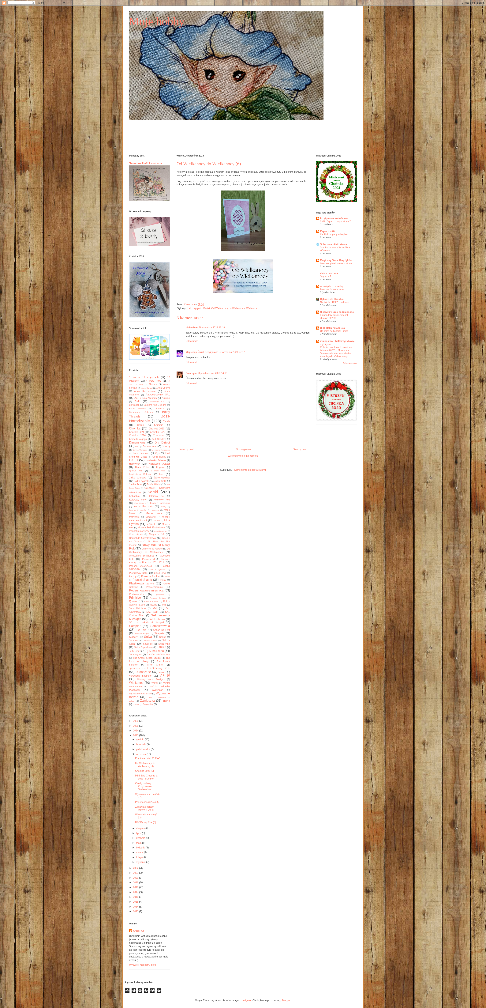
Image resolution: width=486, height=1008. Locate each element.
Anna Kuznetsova (144, 391)
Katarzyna (191, 373)
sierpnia (140, 828)
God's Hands (159, 456)
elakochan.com (329, 273)
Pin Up (132, 576)
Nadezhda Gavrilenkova (142, 538)
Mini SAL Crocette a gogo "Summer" (146, 777)
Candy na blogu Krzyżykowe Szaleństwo (143, 786)
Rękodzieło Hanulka (331, 299)
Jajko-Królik (160, 481)
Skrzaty (133, 637)
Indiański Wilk (158, 471)
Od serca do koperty (152, 548)
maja (139, 842)
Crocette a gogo (138, 439)
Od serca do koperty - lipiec (334, 331)
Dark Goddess (158, 439)
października (143, 749)
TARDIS (161, 647)
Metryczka (134, 517)
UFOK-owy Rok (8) (145, 822)
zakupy (132, 701)
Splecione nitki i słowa (333, 244)
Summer (133, 640)
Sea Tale (141, 630)
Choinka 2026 (137, 435)
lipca (139, 833)
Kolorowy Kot (156, 496)
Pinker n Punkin (150, 576)
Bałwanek (134, 405)
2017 (136, 892)
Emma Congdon (140, 450)
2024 (136, 730)
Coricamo (158, 435)
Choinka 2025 (157, 432)
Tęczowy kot (135, 654)
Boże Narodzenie (149, 418)
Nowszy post (186, 449)
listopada (141, 744)
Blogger (286, 1000)
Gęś (157, 453)
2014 (136, 906)
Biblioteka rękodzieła (332, 328)
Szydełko (148, 644)
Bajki (137, 401)
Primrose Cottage (158, 598)
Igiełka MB (135, 470)
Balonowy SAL (157, 402)
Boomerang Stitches (141, 412)
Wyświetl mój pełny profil (142, 964)
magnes (155, 510)
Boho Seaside (137, 408)
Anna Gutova (163, 388)
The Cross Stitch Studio (147, 657)
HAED (133, 460)
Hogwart (160, 467)
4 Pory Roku (153, 380)
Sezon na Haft (161, 630)
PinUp (167, 577)
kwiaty (163, 507)
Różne (153, 604)
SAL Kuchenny (156, 619)
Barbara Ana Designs (155, 405)
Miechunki (150, 517)
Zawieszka (147, 700)
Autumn (166, 398)
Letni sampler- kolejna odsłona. (336, 263)
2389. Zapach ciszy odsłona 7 (335, 221)
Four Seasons (141, 453)
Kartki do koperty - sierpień (334, 234)
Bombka (159, 408)
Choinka (134, 428)
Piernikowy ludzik (138, 573)
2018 (136, 887)
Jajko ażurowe (137, 477)
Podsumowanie (154, 587)
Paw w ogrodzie (157, 569)
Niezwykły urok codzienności (337, 312)
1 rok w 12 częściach (144, 377)
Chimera (158, 425)
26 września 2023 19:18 (212, 327)
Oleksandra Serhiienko (141, 555)
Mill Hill (157, 521)
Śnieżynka (164, 643)
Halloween (134, 463)
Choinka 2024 (136, 432)
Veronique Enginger (140, 675)
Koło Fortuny (140, 503)
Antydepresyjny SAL (158, 394)
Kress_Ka (138, 930)
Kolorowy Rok (162, 499)
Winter (154, 683)
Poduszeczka (136, 594)
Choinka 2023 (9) (144, 770)
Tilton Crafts (155, 664)
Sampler (134, 626)
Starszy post (300, 449)
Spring (162, 637)
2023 (136, 735)
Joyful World (153, 484)
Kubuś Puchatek (143, 506)
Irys (161, 474)
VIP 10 (165, 675)
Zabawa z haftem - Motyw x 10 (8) (145, 808)
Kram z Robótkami (160, 503)
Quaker (133, 601)
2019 (136, 882)
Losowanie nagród (137, 510)
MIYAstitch (152, 524)
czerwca (141, 837)
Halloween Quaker (159, 463)
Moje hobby (157, 21)
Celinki (140, 425)
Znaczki (136, 704)
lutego (140, 857)
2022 (136, 868)
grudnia (140, 739)
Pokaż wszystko (350, 363)
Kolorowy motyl (138, 499)
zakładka (162, 697)
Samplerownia (160, 626)
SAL (155, 608)
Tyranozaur (135, 668)
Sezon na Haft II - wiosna (145, 163)
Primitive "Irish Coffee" (147, 758)
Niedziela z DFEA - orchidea (334, 302)
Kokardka (134, 496)
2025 (136, 725)
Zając (150, 697)
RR (164, 604)
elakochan (192, 327)
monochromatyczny (139, 531)
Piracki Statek (142, 579)
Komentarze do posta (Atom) (250, 469)
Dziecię (166, 446)
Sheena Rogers (142, 633)
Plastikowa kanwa (141, 583)
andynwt (246, 1000)
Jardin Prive (135, 484)
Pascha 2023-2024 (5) (147, 802)
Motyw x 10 (156, 534)
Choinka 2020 (156, 428)
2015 (136, 901)
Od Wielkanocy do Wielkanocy (228, 308)
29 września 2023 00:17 (232, 352)
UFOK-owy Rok (158, 668)
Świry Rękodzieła (143, 647)
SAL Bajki (152, 611)
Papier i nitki (327, 231)
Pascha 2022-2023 (140, 565)
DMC (137, 446)
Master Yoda (154, 513)
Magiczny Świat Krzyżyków (202, 352)
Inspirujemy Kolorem (140, 474)
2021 (136, 872)
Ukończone (143, 672)
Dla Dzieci (162, 442)
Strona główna (243, 449)
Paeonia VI (148, 559)
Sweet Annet (150, 641)
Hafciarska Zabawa (156, 460)
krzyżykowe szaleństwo (334, 218)
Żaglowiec (148, 704)
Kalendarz (149, 488)
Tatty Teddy (135, 651)
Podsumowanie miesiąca (146, 590)
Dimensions (137, 442)
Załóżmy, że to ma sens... (333, 289)
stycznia (141, 862)
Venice (162, 672)
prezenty (160, 594)
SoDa (148, 636)
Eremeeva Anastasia (160, 450)
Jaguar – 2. (326, 276)
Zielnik (166, 700)
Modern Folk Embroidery (151, 527)
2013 (136, 911)
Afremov (153, 384)
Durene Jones (150, 446)
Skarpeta (159, 633)
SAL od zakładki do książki (146, 622)
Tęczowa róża (154, 650)
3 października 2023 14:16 (212, 373)
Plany (163, 580)
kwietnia (141, 847)
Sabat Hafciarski (138, 608)
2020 (136, 877)
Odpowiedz (192, 341)
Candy (166, 421)
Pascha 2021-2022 (153, 562)
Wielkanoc (252, 308)
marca (140, 852)
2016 (136, 897)
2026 (136, 720)
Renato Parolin (151, 601)
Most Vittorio (136, 534)
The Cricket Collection (158, 654)
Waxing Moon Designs (151, 679)
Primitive (135, 597)
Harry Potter (142, 467)
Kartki (206, 308)
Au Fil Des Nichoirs (145, 398)
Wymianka (157, 690)
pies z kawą (160, 573)
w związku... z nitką (331, 286)
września (141, 754)
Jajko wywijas (162, 477)
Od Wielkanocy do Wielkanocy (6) (145, 765)
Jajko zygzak (194, 308)
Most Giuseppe (160, 531)
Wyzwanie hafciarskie (140, 693)
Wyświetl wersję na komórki (243, 455)
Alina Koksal (146, 388)
